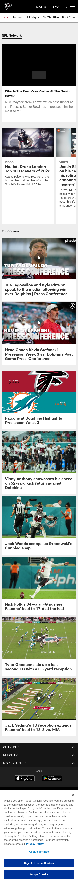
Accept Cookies (39, 874)
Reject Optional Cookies (39, 863)
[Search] (65, 6)
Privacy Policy (34, 843)
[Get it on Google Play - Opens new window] (52, 780)
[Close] (73, 794)
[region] (39, 835)
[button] (39, 75)
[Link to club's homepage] (8, 5)
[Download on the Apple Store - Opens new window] (25, 778)
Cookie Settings (39, 851)
